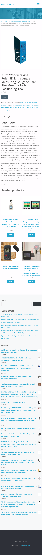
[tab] (8, 117)
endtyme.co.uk (7, 4)
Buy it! (5, 97)
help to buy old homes (17, 107)
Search (3, 300)
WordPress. (28, 545)
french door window (29, 105)
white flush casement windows (19, 110)
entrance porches (16, 105)
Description (8, 117)
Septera (20, 545)
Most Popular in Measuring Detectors (17, 21)
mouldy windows (30, 107)
